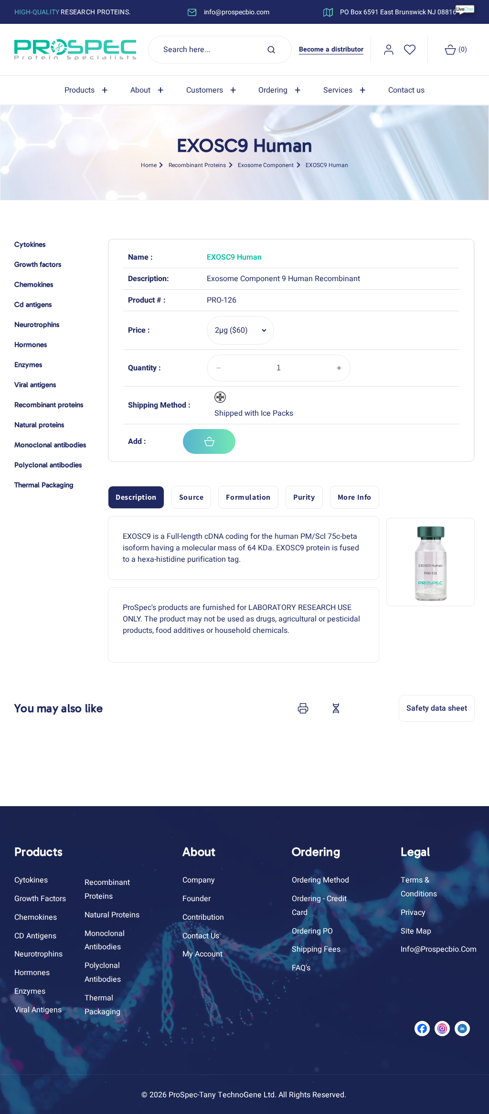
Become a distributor (331, 49)
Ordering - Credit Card (319, 905)
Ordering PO (312, 931)
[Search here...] (271, 50)
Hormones (32, 972)
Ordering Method (320, 880)
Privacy (413, 912)
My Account (202, 954)
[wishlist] (410, 49)
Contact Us (200, 936)
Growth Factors (40, 898)
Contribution (203, 917)
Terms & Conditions (419, 887)
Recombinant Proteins (197, 165)
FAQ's (301, 968)
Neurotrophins (38, 954)
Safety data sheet (436, 708)
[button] (88, 90)
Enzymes (29, 991)
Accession (359, 708)
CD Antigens (35, 936)
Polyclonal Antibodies (103, 972)
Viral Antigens (38, 1010)
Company (198, 880)
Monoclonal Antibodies (105, 940)
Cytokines (31, 880)
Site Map (416, 931)
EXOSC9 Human (327, 165)
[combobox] (220, 50)
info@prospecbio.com (439, 949)
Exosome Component (266, 165)
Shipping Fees (316, 949)
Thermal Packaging (102, 1005)
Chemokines (35, 917)
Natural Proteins (112, 915)
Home (149, 165)
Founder (196, 898)
